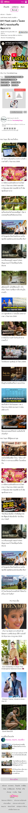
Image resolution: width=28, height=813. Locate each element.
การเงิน (15, 792)
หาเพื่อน (23, 785)
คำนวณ (9, 792)
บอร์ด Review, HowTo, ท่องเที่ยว (8, 17)
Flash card (4, 82)
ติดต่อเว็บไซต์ (11, 806)
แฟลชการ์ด (15, 82)
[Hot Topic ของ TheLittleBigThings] (3, 122)
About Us (3, 806)
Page (19, 792)
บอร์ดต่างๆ (15, 7)
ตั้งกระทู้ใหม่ (14, 779)
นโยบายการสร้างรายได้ (19, 803)
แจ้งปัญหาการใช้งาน (22, 806)
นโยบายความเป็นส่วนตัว (20, 800)
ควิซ (23, 789)
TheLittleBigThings (10, 37)
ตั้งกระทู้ (14, 10)
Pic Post (18, 789)
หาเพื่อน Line (11, 789)
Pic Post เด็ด (14, 601)
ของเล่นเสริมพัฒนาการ (8, 79)
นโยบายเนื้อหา (7, 803)
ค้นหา (22, 7)
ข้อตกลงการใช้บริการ (7, 800)
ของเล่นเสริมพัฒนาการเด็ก (13, 77)
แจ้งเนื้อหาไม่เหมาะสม (14, 809)
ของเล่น (14, 85)
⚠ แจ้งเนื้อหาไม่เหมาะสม (16, 112)
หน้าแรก (2, 14)
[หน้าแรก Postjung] (6, 1)
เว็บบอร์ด (6, 7)
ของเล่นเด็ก (4, 85)
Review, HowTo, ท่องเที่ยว (14, 740)
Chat (4, 789)
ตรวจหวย (10, 785)
